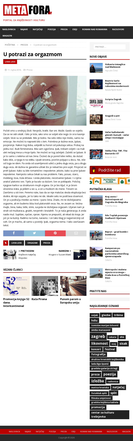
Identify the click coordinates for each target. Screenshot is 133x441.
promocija (98, 407)
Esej (114, 344)
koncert (96, 349)
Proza (64, 29)
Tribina (118, 315)
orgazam (32, 242)
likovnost (99, 343)
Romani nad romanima (94, 29)
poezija (109, 374)
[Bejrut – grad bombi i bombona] (96, 238)
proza (46, 242)
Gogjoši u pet (112, 115)
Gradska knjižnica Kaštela (104, 402)
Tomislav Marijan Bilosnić (105, 325)
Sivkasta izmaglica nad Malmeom (115, 66)
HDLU (94, 320)
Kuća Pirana (39, 299)
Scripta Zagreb (113, 99)
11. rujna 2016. (14, 69)
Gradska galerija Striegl (104, 368)
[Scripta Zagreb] (96, 105)
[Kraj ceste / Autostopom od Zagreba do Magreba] (96, 203)
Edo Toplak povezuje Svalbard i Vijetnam (116, 217)
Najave (24, 29)
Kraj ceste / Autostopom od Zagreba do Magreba (116, 199)
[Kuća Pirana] (45, 294)
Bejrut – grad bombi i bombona (116, 233)
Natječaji (38, 29)
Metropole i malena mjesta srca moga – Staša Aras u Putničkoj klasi (117, 273)
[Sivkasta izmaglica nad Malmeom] (96, 70)
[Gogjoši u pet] (96, 122)
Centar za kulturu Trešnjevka (102, 415)
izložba (97, 380)
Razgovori (118, 29)
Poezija (52, 29)
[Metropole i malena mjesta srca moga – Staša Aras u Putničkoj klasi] (96, 276)
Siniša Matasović (100, 329)
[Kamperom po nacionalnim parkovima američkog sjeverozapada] (96, 254)
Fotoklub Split (99, 393)
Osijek (94, 315)
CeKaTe (112, 337)
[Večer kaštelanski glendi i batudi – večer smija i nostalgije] (96, 138)
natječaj (119, 387)
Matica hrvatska (100, 387)
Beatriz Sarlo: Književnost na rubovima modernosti (117, 83)
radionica (113, 381)
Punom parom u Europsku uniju (70, 300)
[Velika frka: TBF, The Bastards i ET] (96, 157)
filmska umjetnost (101, 398)
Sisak (123, 343)
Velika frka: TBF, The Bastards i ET (116, 152)
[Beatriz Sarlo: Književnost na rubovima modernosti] (96, 87)
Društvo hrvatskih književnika (107, 359)
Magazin (7, 35)
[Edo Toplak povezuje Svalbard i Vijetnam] (96, 221)
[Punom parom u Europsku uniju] (73, 294)
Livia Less (17, 242)
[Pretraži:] (110, 47)
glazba (106, 315)
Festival (110, 349)
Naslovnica (8, 29)
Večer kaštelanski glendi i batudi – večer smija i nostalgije (117, 135)
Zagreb (98, 336)
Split (114, 393)
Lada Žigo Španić (100, 363)
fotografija (98, 354)
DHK (122, 337)
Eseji (75, 29)
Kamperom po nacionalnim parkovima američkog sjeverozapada (117, 252)
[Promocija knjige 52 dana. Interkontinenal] (16, 294)
